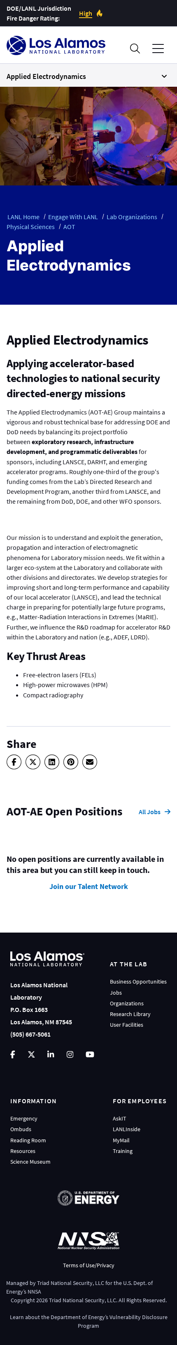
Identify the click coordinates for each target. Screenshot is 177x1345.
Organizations (127, 1003)
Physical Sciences (31, 226)
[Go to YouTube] (90, 1054)
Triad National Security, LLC (70, 1283)
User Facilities (126, 1024)
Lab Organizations (132, 217)
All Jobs (150, 812)
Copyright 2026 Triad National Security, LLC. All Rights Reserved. (89, 1300)
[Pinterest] (70, 762)
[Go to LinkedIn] (50, 1054)
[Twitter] (33, 762)
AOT (69, 226)
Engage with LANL (73, 217)
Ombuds (20, 1129)
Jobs (116, 992)
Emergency (23, 1118)
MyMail (121, 1140)
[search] (135, 48)
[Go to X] (31, 1054)
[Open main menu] (158, 48)
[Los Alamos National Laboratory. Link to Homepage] (56, 45)
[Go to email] (89, 762)
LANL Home (23, 217)
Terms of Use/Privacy (88, 1265)
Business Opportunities (138, 981)
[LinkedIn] (51, 762)
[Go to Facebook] (12, 1054)
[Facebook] (14, 762)
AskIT (119, 1118)
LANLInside (126, 1129)
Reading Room (28, 1140)
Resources (22, 1151)
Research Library (130, 1014)
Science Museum (30, 1161)
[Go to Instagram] (70, 1054)
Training (123, 1151)
